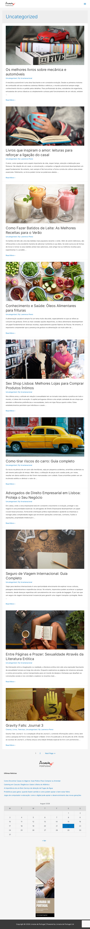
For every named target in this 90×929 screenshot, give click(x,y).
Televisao (21, 729)
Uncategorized (11, 78)
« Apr (44, 841)
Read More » (10, 100)
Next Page (50, 753)
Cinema (8, 729)
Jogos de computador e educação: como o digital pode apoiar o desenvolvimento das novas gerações (42, 795)
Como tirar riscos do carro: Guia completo (40, 461)
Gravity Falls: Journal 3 (25, 725)
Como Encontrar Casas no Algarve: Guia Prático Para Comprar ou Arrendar (32, 781)
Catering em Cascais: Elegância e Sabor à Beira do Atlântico (26, 784)
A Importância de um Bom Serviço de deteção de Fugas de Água (28, 788)
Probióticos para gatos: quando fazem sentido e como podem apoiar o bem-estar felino (37, 792)
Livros (14, 729)
